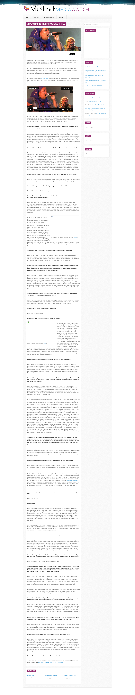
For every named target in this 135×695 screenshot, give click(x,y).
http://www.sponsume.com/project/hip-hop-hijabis (50, 662)
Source (75, 237)
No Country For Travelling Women (93, 85)
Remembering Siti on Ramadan (99, 97)
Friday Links (30, 675)
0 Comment (45, 54)
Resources (61, 17)
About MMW (36, 17)
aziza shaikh (87, 108)
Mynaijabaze (88, 97)
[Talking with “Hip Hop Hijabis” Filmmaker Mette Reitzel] (53, 51)
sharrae (33, 54)
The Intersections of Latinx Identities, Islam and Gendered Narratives (95, 71)
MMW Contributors (49, 17)
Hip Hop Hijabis (44, 78)
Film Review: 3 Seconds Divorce (93, 66)
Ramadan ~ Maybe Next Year (95, 101)
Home (27, 17)
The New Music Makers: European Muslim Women (51, 676)
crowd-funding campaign (72, 480)
